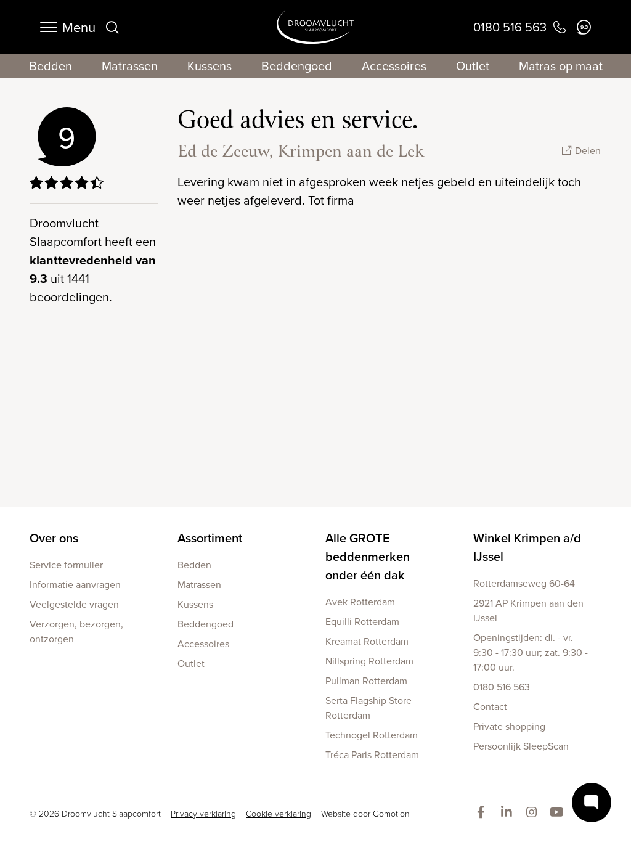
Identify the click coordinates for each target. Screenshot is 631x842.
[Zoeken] (112, 27)
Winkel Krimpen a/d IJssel (527, 547)
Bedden (50, 66)
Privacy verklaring (203, 813)
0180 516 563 (501, 686)
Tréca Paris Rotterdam (372, 754)
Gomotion (391, 813)
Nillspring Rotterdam (369, 661)
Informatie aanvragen (75, 584)
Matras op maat (561, 66)
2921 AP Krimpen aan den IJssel (528, 610)
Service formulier (66, 564)
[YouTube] (559, 813)
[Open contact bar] (591, 802)
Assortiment (209, 538)
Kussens (209, 66)
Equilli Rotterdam (362, 621)
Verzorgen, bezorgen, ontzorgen (76, 631)
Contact (490, 706)
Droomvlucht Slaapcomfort (315, 27)
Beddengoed (296, 66)
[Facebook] (483, 813)
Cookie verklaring (278, 813)
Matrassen (130, 66)
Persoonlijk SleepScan (521, 746)
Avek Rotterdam (360, 601)
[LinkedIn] (509, 813)
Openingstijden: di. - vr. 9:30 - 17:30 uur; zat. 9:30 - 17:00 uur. (530, 652)
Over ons (54, 538)
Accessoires (394, 66)
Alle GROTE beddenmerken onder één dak (367, 556)
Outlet (472, 66)
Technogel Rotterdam (371, 735)
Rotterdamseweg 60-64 (524, 583)
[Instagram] (534, 813)
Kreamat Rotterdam (367, 641)
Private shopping (509, 726)
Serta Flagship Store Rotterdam (368, 707)
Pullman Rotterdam (366, 680)
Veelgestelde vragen (74, 604)
